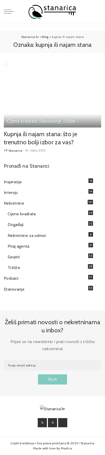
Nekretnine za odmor (27, 235)
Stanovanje (50, 121)
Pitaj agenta (19, 246)
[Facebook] (42, 422)
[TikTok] (62, 422)
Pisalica (66, 448)
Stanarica (15, 150)
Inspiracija (12, 181)
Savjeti (14, 256)
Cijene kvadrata (22, 121)
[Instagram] (52, 422)
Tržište (69, 121)
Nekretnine (14, 203)
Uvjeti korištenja (22, 443)
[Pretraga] (97, 11)
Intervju (11, 192)
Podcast (11, 278)
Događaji (15, 224)
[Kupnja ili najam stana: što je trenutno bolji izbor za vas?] (52, 94)
